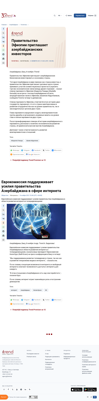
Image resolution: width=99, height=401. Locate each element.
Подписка (67, 353)
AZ (91, 397)
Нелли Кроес (37, 290)
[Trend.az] (8, 15)
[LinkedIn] (25, 389)
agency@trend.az (7, 376)
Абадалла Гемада (17, 140)
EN (87, 397)
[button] (3, 29)
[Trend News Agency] (7, 352)
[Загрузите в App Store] (76, 389)
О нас (47, 353)
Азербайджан (25, 290)
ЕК (46, 290)
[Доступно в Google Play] (90, 389)
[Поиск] (55, 15)
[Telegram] (21, 389)
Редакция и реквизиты (52, 356)
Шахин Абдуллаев (32, 140)
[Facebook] (8, 389)
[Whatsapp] (4, 389)
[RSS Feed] (29, 389)
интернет (14, 290)
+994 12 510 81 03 (7, 374)
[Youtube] (17, 389)
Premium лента (31, 356)
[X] (12, 389)
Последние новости (33, 353)
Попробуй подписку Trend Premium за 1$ (29, 160)
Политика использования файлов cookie (87, 371)
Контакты (48, 359)
